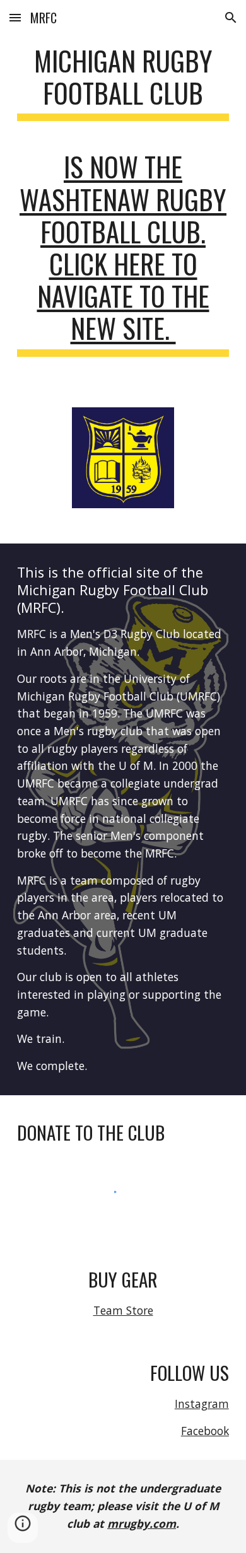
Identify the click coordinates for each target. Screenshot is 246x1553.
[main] (123, 88)
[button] (15, 17)
